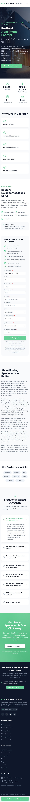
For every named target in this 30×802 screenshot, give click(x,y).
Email (8, 296)
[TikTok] (10, 714)
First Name (9, 284)
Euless (24, 476)
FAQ (2, 759)
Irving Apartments (6, 737)
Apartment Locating (6, 750)
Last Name (9, 290)
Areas (8, 18)
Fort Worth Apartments (7, 728)
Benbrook (6, 476)
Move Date (9, 270)
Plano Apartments (6, 731)
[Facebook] (2, 714)
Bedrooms (9, 277)
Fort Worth (7, 472)
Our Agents (4, 756)
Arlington (16, 472)
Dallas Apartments (6, 725)
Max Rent (9, 309)
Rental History (10, 315)
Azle (24, 472)
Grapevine (10, 480)
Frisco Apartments (6, 734)
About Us (3, 765)
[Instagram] (6, 714)
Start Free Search (10, 66)
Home (3, 18)
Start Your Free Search (14, 799)
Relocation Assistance (7, 753)
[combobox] (15, 280)
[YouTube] (14, 714)
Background (10, 323)
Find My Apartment (15, 338)
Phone (8, 302)
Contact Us (4, 768)
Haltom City (20, 480)
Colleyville (16, 476)
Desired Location (11, 329)
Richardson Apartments (7, 739)
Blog (2, 762)
